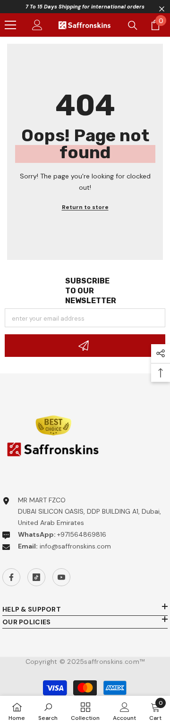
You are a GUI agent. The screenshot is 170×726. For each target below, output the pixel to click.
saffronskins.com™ (114, 661)
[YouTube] (61, 577)
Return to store (85, 207)
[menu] (10, 25)
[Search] (132, 25)
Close (161, 9)
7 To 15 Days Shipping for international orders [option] (85, 6)
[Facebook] (11, 577)
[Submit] (85, 345)
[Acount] (37, 25)
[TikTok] (36, 577)
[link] (48, 711)
